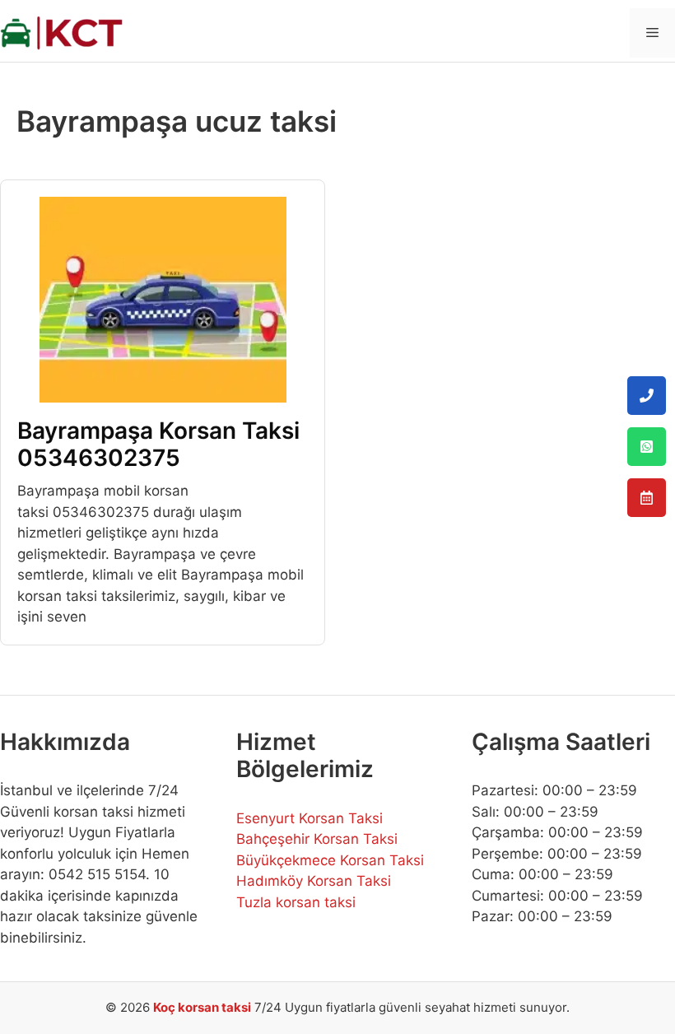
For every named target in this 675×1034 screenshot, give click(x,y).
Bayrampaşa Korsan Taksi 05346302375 (158, 445)
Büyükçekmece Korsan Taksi (330, 860)
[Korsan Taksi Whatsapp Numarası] (646, 446)
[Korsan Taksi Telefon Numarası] (646, 395)
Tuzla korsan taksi (296, 902)
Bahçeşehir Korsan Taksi (317, 839)
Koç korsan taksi (202, 1007)
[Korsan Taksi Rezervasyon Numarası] (646, 497)
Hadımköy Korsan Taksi (313, 881)
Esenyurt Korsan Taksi (309, 818)
